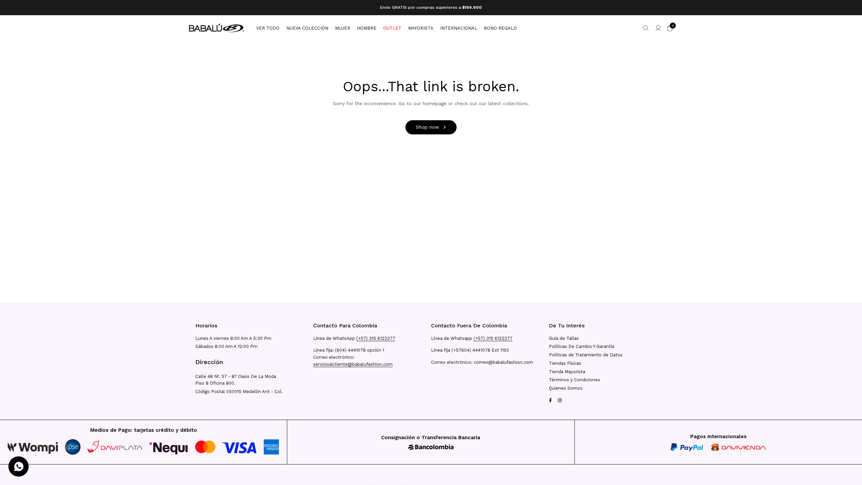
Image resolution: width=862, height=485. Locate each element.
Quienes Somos (566, 388)
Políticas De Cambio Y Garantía (581, 346)
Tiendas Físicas (565, 363)
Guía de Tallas (564, 338)
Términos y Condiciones (574, 379)
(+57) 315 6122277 (375, 338)
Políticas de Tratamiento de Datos (586, 354)
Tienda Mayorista (567, 371)
